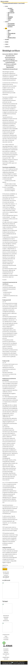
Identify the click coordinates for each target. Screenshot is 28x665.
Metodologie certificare (12, 37)
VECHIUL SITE (7, 46)
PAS (8, 15)
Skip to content (4, 1)
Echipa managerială (11, 12)
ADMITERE (7, 21)
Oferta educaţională (11, 23)
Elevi (6, 28)
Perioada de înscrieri (11, 25)
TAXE (8, 36)
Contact (6, 44)
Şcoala (6, 6)
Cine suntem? (10, 8)
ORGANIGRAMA (10, 17)
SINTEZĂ (9, 30)
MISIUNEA (12, 11)
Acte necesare (10, 26)
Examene (9, 34)
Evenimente (10, 18)
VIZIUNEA (11, 9)
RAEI (8, 14)
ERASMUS (6, 42)
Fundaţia (9, 20)
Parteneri (7, 39)
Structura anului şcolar (11, 33)
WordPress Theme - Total (9, 663)
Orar (8, 31)
